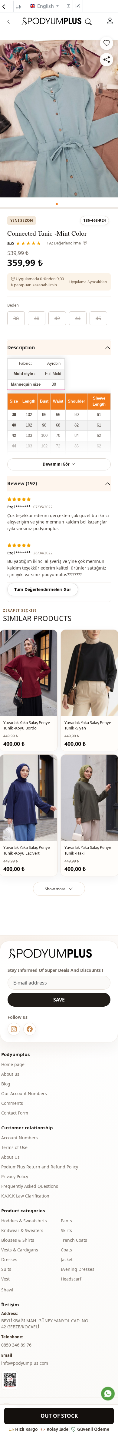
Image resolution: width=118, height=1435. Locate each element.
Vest (5, 1279)
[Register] (77, 6)
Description (21, 347)
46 (98, 318)
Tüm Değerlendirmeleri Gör (42, 589)
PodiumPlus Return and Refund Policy (39, 1167)
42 (57, 318)
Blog (5, 1084)
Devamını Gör (56, 464)
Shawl (7, 1290)
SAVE (59, 999)
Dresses (9, 1259)
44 (77, 318)
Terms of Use (14, 1147)
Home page (13, 1064)
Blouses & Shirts (17, 1240)
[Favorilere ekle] (106, 43)
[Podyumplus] (56, 953)
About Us (10, 1157)
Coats (66, 1250)
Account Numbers (19, 1138)
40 (36, 318)
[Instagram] (14, 1029)
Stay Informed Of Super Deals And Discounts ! (55, 970)
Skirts (66, 1230)
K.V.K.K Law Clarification (25, 1196)
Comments (12, 1103)
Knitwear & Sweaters (22, 1230)
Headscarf (71, 1279)
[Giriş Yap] (110, 21)
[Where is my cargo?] (18, 6)
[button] (57, 204)
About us (10, 1074)
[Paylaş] (106, 59)
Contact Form (14, 1113)
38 (16, 318)
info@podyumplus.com (24, 1363)
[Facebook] (29, 1029)
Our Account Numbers (24, 1093)
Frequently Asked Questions (29, 1186)
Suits (6, 1269)
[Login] (67, 6)
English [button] (46, 6)
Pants (66, 1221)
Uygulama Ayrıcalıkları (88, 281)
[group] (59, 118)
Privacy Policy (14, 1176)
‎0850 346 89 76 (16, 1345)
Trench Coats (74, 1240)
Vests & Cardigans (19, 1250)
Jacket (67, 1259)
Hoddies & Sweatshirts (24, 1221)
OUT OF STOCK (59, 1415)
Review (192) (22, 483)
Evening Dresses (77, 1269)
